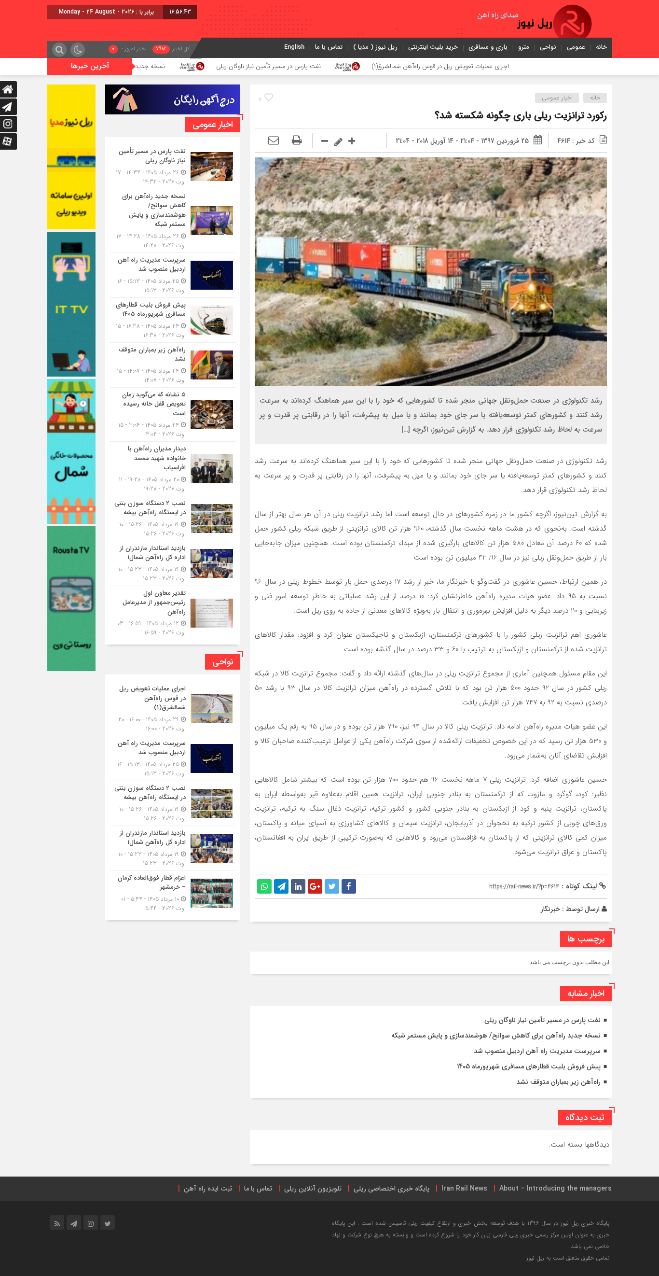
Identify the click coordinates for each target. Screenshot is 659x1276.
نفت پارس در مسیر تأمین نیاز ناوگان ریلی (351, 66)
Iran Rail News (464, 1188)
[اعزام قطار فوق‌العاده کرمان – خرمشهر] (172, 892)
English (294, 47)
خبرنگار (550, 909)
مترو (523, 47)
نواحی (548, 47)
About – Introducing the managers (555, 1188)
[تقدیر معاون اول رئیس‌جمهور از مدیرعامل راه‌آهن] (172, 612)
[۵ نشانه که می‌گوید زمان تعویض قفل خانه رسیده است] (172, 415)
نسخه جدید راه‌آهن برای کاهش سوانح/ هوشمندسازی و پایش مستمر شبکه (151, 66)
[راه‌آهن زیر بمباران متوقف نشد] (172, 365)
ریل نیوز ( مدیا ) (375, 47)
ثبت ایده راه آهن (208, 1188)
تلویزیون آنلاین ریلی (313, 1188)
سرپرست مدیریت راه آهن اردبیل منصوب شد (537, 1051)
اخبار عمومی (557, 98)
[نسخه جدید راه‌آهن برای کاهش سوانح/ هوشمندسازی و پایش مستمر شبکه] (172, 220)
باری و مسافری (488, 47)
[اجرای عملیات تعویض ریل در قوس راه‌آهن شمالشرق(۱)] (172, 709)
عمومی (576, 47)
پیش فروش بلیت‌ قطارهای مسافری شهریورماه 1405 (529, 1066)
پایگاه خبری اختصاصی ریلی (391, 1188)
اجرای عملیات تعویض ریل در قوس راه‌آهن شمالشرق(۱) (522, 66)
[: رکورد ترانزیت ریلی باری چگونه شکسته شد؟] (273, 141)
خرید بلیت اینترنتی (433, 47)
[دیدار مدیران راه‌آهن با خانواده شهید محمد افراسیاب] (172, 469)
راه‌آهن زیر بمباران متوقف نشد (558, 1082)
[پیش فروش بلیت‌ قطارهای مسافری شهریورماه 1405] (172, 320)
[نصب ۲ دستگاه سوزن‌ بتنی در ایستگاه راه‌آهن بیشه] (172, 518)
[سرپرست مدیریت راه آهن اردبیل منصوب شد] (172, 275)
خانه (601, 47)
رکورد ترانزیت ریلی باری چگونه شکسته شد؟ (521, 115)
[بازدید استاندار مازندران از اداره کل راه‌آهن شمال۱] (172, 563)
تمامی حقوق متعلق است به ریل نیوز (567, 1257)
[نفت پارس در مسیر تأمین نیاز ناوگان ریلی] (172, 166)
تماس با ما (329, 47)
